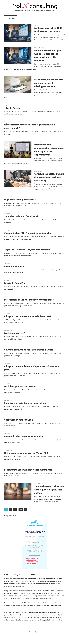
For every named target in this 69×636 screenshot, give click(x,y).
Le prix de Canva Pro (14, 282)
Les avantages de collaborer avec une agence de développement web (48, 83)
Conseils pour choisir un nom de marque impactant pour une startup (49, 177)
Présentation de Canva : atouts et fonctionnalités (29, 299)
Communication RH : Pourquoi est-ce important (28, 232)
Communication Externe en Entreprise (23, 436)
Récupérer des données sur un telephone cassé (27, 316)
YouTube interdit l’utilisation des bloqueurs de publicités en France (49, 490)
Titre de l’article (12, 107)
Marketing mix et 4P (14, 332)
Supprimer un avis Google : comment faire (25, 402)
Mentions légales (34, 632)
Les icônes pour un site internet (20, 386)
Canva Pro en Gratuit (14, 266)
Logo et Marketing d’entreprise (20, 199)
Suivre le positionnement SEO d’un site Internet (28, 349)
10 (21, 510)
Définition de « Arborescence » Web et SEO (26, 452)
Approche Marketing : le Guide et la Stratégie (27, 249)
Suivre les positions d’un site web (21, 216)
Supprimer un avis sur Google (19, 419)
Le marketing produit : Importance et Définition (28, 469)
